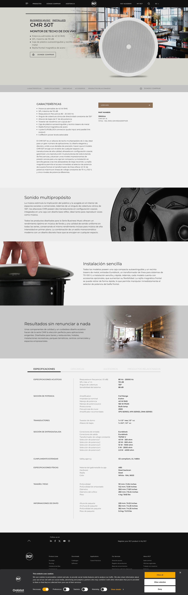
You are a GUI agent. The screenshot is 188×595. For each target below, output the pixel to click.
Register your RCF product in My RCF (132, 541)
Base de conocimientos (119, 566)
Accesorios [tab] (110, 369)
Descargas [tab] (77, 369)
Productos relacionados (99, 88)
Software (74, 563)
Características (34, 88)
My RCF (140, 3)
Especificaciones (52, 88)
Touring (51, 563)
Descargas (67, 88)
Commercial (53, 569)
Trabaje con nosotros (150, 566)
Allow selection (160, 582)
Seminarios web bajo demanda (122, 569)
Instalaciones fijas (54, 566)
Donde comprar (46, 55)
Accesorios (80, 88)
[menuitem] (53, 4)
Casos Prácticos (95, 560)
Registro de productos (119, 563)
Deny (160, 589)
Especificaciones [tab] (44, 369)
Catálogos (75, 560)
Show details (116, 589)
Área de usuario (117, 560)
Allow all (160, 575)
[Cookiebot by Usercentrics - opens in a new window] (18, 590)
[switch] (66, 589)
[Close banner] (180, 572)
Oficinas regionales (149, 563)
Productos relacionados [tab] (144, 369)
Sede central (147, 560)
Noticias (146, 569)
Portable (52, 560)
